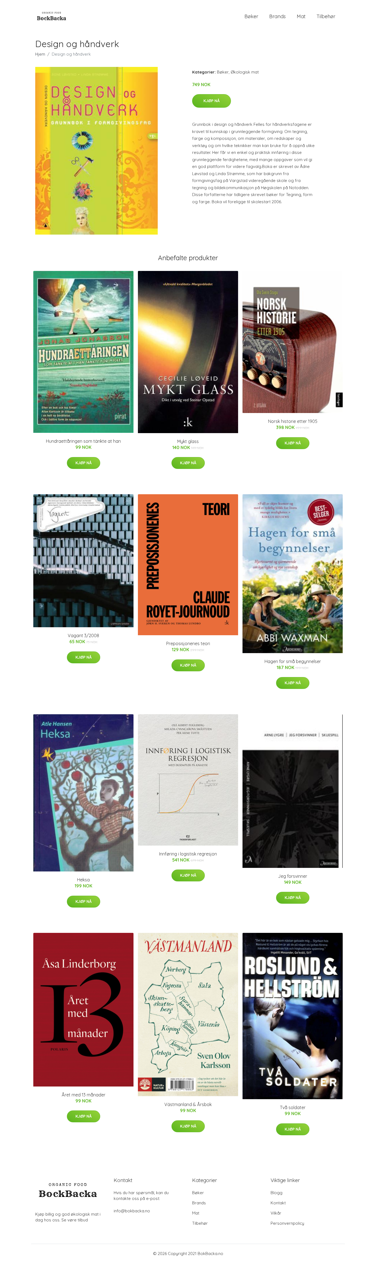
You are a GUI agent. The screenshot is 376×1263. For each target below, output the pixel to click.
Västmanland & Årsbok (188, 1104)
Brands (277, 16)
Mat (301, 16)
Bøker (251, 16)
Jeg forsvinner (292, 876)
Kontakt (278, 1202)
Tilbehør (326, 16)
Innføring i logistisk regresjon (188, 854)
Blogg (276, 1192)
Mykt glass (188, 441)
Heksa (83, 879)
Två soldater (293, 1107)
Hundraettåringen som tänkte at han (83, 441)
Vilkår (276, 1213)
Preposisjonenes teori (188, 643)
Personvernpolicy (287, 1223)
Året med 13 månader (83, 1095)
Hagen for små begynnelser (293, 661)
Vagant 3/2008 (83, 635)
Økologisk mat (245, 72)
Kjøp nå (211, 100)
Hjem (40, 54)
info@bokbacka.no (132, 1210)
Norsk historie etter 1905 (292, 421)
